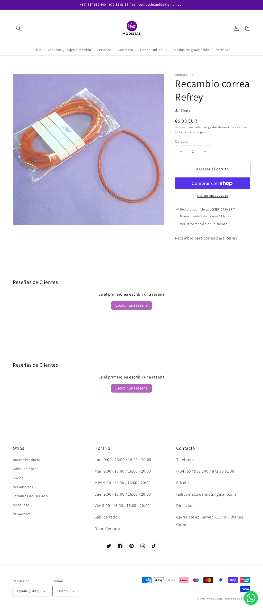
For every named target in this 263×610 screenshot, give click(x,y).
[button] (18, 28)
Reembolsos (23, 487)
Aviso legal (22, 505)
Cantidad (181, 141)
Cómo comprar (25, 468)
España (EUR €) (28, 591)
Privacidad (21, 514)
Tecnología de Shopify (236, 598)
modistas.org (214, 598)
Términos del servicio (30, 496)
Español (63, 591)
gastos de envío (219, 127)
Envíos (18, 478)
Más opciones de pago (212, 195)
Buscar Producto (27, 459)
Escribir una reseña (131, 305)
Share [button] (185, 110)
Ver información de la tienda (203, 224)
